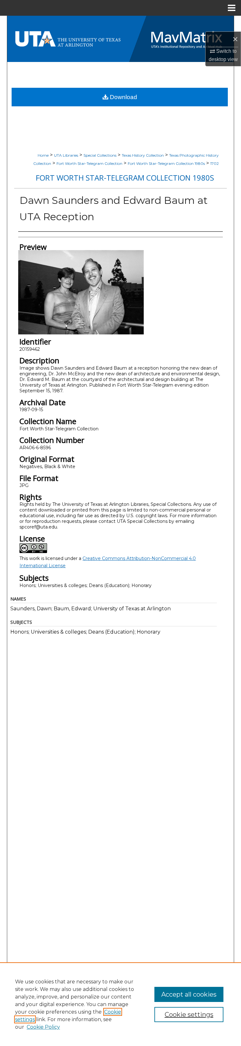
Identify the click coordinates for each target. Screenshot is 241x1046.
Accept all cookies (189, 994)
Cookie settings (189, 1014)
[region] (120, 1004)
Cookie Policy (43, 1027)
